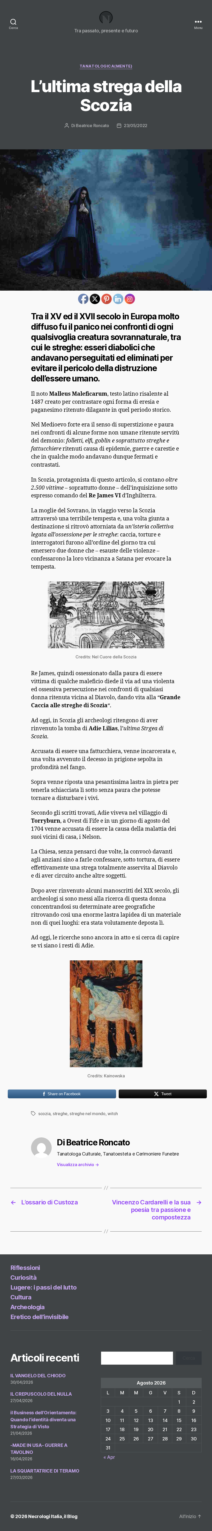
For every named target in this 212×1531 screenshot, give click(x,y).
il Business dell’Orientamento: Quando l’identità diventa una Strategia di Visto (43, 1419)
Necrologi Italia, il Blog (52, 1516)
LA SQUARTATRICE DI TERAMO (44, 1471)
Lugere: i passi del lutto (43, 1287)
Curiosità (23, 1277)
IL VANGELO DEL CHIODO (37, 1375)
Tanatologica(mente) (106, 66)
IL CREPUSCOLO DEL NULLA (41, 1394)
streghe (60, 1113)
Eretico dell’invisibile (39, 1317)
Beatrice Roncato (92, 125)
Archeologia (27, 1307)
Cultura (20, 1297)
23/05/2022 (135, 125)
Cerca (189, 1358)
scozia (44, 1113)
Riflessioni (25, 1267)
